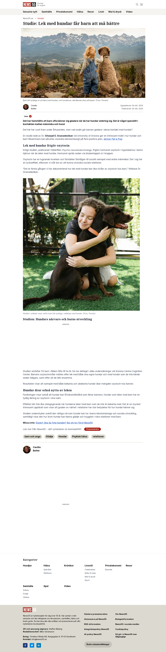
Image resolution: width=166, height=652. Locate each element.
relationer (98, 436)
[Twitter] (32, 645)
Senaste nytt (30, 11)
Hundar (63, 436)
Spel (46, 586)
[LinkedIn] (38, 645)
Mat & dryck (115, 11)
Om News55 (121, 614)
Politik (25, 594)
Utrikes (26, 597)
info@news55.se (39, 639)
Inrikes (26, 590)
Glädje (49, 436)
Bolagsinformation (124, 619)
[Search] (137, 4)
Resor (91, 11)
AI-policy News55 (93, 634)
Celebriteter (90, 569)
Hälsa (80, 11)
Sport (87, 580)
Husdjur (40, 18)
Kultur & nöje (90, 573)
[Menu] (141, 4)
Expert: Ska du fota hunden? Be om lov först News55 (64, 423)
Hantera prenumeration (95, 614)
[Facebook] (25, 645)
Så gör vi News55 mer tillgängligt (126, 635)
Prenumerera (92, 429)
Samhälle (47, 11)
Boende (108, 569)
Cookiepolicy (121, 629)
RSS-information (92, 624)
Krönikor (69, 565)
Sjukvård (47, 569)
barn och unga (32, 436)
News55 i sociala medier (127, 624)
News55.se (28, 18)
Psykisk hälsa (79, 436)
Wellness (48, 573)
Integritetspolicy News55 (96, 629)
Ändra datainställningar (97, 644)
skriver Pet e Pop (113, 139)
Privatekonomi (64, 11)
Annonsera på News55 (95, 619)
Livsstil (89, 565)
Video (129, 11)
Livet (101, 11)
